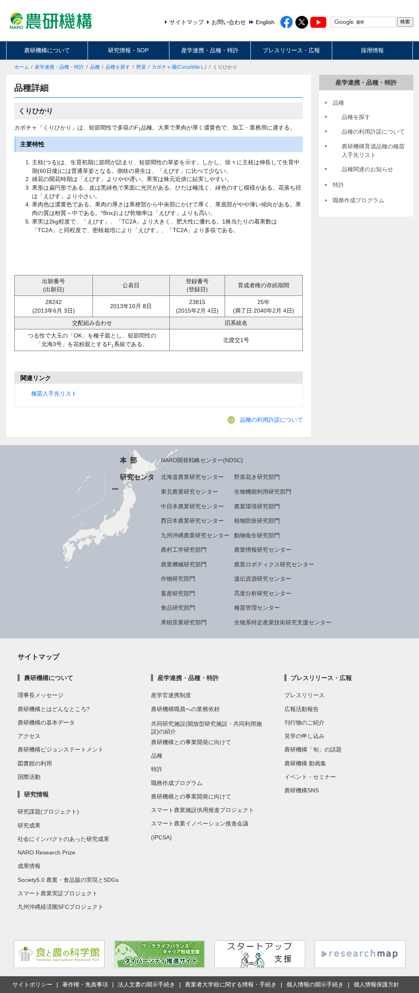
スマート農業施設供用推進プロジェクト (202, 810)
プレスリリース (304, 695)
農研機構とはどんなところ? (54, 709)
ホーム (21, 67)
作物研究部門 (178, 578)
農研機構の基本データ (46, 722)
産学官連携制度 (171, 695)
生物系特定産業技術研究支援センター (282, 622)
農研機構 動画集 (305, 763)
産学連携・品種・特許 (210, 50)
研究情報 (36, 794)
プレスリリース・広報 (291, 50)
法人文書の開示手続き (146, 984)
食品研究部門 (178, 607)
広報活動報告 (301, 709)
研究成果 (29, 825)
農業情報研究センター (262, 549)
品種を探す (118, 67)
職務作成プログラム (177, 783)
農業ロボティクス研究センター (274, 564)
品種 (95, 67)
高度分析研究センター (262, 593)
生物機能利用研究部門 (262, 491)
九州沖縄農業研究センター (195, 535)
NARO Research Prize (46, 852)
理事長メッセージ (40, 695)
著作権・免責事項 (85, 984)
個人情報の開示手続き (315, 984)
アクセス (29, 736)
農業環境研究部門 (257, 506)
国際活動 (29, 777)
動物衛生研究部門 (257, 535)
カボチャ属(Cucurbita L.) (179, 67)
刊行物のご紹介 (304, 722)
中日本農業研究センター (192, 506)
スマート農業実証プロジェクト (58, 893)
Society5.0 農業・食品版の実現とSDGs (68, 880)
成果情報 (29, 866)
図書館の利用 (35, 763)
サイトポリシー (32, 984)
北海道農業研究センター (192, 477)
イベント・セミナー (310, 777)
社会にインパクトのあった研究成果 (63, 839)
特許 (156, 769)
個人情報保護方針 (376, 984)
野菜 (141, 67)
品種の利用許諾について (271, 419)
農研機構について (47, 50)
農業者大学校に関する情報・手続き (231, 984)
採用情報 (372, 50)
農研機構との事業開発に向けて (191, 742)
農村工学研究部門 (184, 549)
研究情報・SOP (128, 50)
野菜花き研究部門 (257, 477)
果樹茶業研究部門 (184, 622)
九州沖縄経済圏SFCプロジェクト (61, 907)
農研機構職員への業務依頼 (185, 709)
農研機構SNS (301, 790)
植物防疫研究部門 (257, 520)
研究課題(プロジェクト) (48, 811)
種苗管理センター (257, 607)
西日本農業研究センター (192, 520)
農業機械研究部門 (184, 564)
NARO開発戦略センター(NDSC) (202, 460)
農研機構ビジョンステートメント (61, 749)
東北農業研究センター (189, 491)
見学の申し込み (304, 736)
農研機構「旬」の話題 (313, 749)
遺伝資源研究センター (262, 578)
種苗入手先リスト (54, 393)
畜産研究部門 (178, 593)
